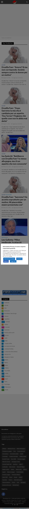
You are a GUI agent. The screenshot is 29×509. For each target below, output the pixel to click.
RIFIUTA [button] (6, 261)
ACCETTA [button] (19, 259)
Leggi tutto (13, 261)
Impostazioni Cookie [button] (9, 259)
